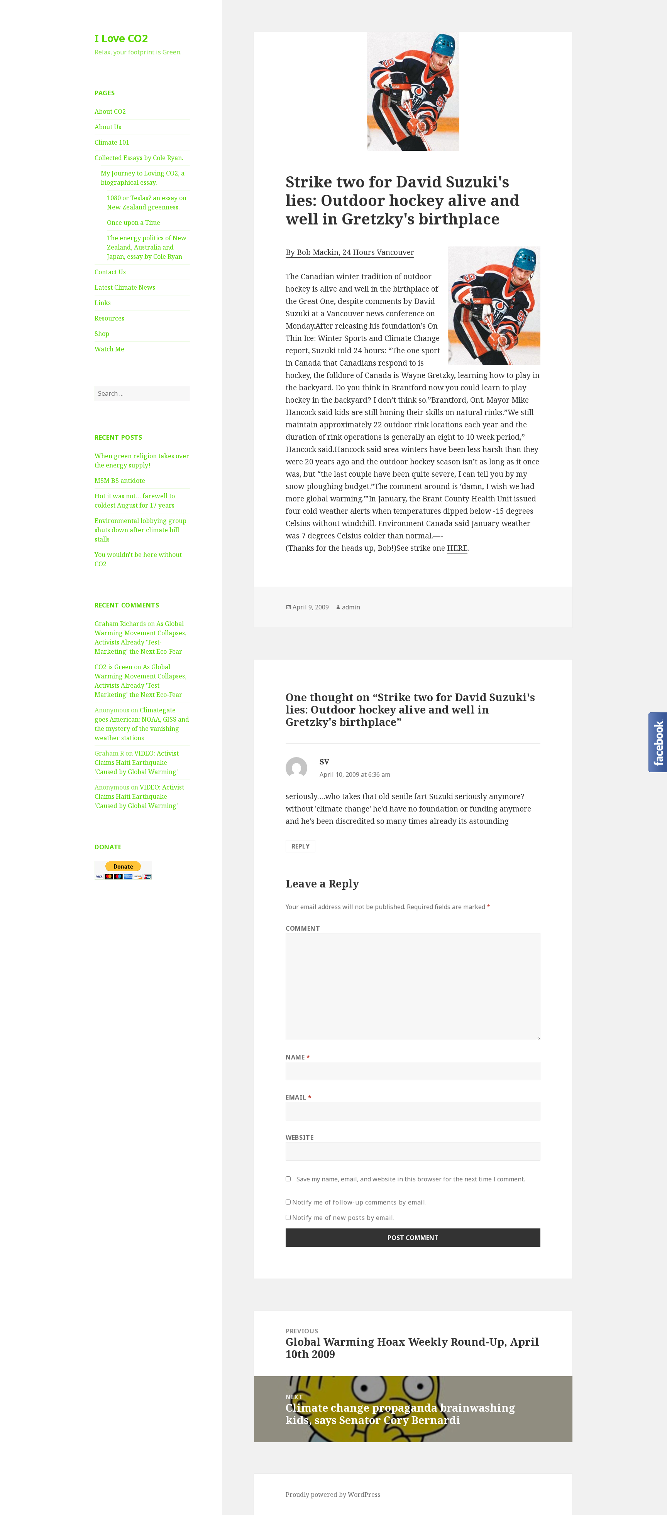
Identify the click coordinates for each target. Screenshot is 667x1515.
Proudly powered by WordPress (333, 1494)
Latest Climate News (125, 287)
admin (351, 607)
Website (299, 1137)
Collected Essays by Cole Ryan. (139, 158)
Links (103, 303)
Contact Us (110, 272)
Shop (102, 333)
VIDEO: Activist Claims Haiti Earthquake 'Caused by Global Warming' (137, 762)
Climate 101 (112, 142)
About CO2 (110, 111)
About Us (108, 127)
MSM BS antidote (120, 480)
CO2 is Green (113, 667)
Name (298, 1057)
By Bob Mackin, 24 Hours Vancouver (350, 252)
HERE (457, 548)
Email (298, 1097)
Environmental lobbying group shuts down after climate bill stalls (140, 529)
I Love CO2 (121, 38)
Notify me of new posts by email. (343, 1217)
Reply (300, 846)
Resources (109, 318)
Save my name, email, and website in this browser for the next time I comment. (410, 1179)
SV (324, 762)
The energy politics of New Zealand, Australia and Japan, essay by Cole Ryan (146, 247)
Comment (303, 928)
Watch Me (109, 349)
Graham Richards (120, 623)
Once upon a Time (133, 222)
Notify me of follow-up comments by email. (359, 1202)
